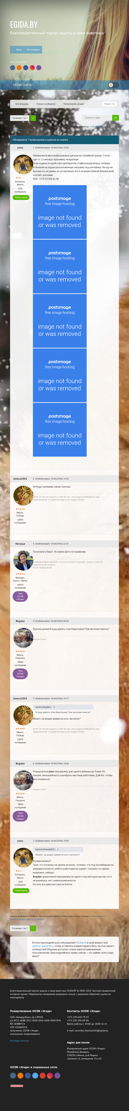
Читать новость (65, 592)
